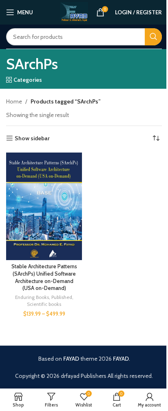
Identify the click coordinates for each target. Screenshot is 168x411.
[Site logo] (74, 11)
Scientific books (44, 304)
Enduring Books (32, 297)
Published (61, 297)
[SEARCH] (153, 36)
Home (14, 101)
